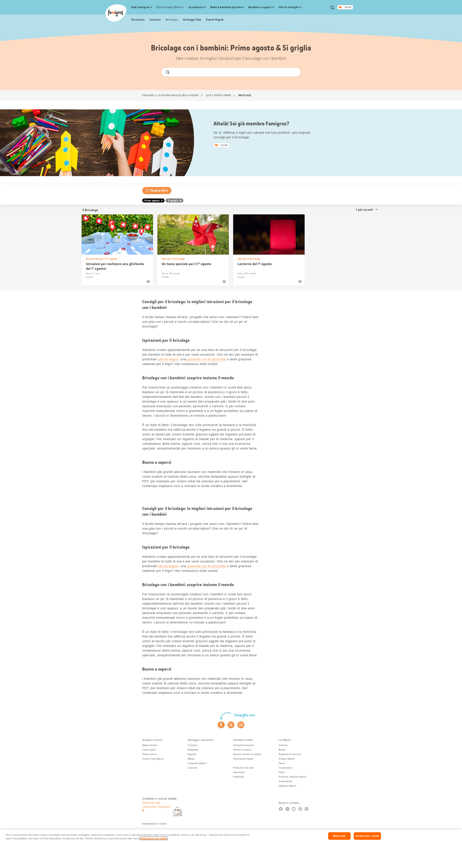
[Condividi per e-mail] (240, 724)
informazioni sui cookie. (153, 838)
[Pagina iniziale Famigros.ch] (116, 13)
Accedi (348, 7)
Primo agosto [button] (152, 200)
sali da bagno (168, 359)
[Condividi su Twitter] (231, 724)
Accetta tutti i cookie (367, 836)
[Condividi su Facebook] (221, 724)
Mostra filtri (159, 190)
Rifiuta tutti (339, 836)
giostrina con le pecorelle (206, 359)
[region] (231, 836)
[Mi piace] (148, 282)
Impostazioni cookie (154, 823)
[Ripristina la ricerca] (294, 72)
